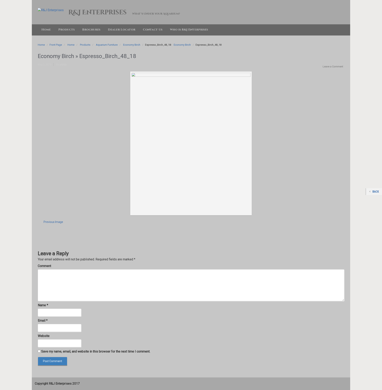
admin (63, 64)
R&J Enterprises (97, 12)
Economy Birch (131, 44)
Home (41, 44)
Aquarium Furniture (107, 44)
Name (43, 305)
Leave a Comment (333, 66)
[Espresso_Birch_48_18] (191, 143)
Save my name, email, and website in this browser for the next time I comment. (95, 351)
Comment (44, 266)
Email (43, 320)
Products (85, 44)
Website (44, 336)
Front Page (56, 44)
